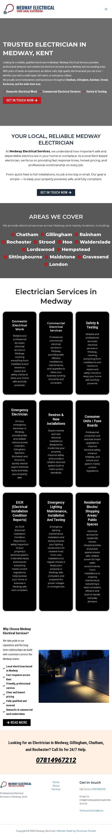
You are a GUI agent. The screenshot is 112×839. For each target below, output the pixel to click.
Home (55, 782)
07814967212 (56, 760)
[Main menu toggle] (106, 9)
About (56, 785)
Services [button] (56, 789)
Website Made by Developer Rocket (76, 831)
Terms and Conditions (91, 810)
